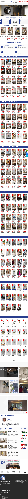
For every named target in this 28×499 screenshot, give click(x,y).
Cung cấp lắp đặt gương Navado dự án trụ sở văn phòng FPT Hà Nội (9, 370)
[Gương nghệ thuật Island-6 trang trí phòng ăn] (8, 309)
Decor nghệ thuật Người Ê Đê (8, 326)
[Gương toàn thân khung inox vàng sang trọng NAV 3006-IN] (8, 254)
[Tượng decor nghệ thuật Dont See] (8, 334)
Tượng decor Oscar (19, 335)
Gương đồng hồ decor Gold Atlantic (19, 355)
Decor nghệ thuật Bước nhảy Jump (14, 326)
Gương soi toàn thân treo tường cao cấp (10, 236)
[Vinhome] (14, 472)
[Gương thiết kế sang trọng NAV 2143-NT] (8, 209)
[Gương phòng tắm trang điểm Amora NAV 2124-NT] (14, 154)
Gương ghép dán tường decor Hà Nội (19, 291)
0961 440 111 (21, 1)
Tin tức (22, 482)
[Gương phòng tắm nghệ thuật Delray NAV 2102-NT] (19, 64)
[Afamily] (24, 439)
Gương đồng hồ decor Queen (13, 355)
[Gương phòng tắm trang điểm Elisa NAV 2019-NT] (19, 164)
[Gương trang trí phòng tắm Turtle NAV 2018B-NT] (14, 119)
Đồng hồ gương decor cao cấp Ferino (25, 346)
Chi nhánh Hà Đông (4, 498)
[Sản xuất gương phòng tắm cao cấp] (14, 2)
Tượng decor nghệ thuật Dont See (8, 336)
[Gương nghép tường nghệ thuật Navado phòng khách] (14, 309)
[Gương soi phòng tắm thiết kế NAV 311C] (3, 219)
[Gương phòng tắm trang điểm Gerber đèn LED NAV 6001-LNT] (8, 164)
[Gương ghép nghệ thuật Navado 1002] (8, 289)
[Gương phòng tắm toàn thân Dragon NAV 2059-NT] (14, 244)
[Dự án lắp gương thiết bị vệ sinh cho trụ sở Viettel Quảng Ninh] (14, 386)
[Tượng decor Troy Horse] (14, 334)
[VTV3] (24, 436)
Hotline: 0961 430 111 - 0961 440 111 (6, 484)
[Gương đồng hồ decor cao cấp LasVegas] (19, 344)
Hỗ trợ (22, 476)
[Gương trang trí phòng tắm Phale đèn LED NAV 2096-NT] (3, 109)
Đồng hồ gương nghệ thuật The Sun (8, 346)
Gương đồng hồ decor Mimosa (2, 355)
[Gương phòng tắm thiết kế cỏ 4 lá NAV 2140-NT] (25, 209)
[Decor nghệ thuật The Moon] (3, 334)
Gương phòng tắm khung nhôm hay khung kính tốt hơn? (13, 438)
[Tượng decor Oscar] (19, 334)
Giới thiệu (16, 476)
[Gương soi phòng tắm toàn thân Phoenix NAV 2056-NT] (19, 264)
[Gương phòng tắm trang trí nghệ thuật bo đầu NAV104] (3, 129)
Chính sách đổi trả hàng (24, 479)
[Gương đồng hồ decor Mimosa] (3, 354)
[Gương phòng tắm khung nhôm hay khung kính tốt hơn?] (3, 442)
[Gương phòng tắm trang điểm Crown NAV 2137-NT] (8, 154)
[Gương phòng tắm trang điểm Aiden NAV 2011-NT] (25, 164)
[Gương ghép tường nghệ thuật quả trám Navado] (3, 299)
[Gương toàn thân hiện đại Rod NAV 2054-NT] (3, 274)
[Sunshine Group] (20, 472)
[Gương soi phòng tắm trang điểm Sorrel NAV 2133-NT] (3, 164)
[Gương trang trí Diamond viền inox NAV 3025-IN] (25, 119)
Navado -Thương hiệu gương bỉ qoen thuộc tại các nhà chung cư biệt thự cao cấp (15, 22)
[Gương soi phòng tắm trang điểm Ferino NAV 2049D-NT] (19, 184)
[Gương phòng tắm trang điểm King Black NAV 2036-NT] (3, 154)
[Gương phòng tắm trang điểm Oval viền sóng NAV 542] (14, 174)
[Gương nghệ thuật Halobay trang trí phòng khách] (19, 309)
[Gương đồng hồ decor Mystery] (25, 354)
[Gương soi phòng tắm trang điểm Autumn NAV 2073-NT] (19, 154)
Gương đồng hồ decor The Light (8, 355)
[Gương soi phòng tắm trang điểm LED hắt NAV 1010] (25, 174)
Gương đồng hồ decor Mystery (24, 355)
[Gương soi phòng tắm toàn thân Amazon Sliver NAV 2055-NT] (8, 264)
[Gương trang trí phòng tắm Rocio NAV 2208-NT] (8, 109)
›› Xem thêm (14, 315)
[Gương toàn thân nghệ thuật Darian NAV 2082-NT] (25, 264)
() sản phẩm (16, 4)
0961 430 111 (26, 1)
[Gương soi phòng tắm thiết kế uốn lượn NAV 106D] (8, 219)
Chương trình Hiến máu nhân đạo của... (13, 468)
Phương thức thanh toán (18, 479)
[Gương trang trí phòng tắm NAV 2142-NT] (3, 119)
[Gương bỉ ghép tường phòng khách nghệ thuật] (3, 309)
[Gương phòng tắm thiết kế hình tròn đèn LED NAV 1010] (19, 219)
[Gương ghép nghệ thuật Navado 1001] (14, 289)
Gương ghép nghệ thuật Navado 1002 (8, 291)
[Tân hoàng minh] (25, 472)
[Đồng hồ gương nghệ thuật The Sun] (8, 344)
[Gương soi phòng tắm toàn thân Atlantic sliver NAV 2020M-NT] (25, 274)
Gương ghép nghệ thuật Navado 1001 (14, 291)
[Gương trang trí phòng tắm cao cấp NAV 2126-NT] (14, 109)
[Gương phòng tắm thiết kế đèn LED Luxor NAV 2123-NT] (14, 199)
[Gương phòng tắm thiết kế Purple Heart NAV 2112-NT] (19, 229)
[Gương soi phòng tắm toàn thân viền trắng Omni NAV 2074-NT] (3, 264)
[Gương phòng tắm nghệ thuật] (14, 15)
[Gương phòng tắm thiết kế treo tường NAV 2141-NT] (19, 209)
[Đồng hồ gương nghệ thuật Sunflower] (14, 344)
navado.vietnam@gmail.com (5, 497)
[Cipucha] (8, 472)
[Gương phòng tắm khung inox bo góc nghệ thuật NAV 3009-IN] (14, 74)
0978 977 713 (3, 496)
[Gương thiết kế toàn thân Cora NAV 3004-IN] (8, 199)
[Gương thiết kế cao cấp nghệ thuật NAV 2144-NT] (17, 31)
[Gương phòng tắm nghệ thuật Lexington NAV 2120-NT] (3, 74)
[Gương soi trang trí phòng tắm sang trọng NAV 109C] (8, 129)
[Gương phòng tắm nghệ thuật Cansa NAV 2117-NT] (8, 74)
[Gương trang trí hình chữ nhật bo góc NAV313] (14, 129)
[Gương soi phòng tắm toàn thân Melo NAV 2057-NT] (19, 274)
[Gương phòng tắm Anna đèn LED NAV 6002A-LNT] (14, 64)
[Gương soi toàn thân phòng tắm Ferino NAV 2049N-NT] (14, 264)
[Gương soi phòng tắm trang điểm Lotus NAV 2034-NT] (14, 164)
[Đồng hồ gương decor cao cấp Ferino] (25, 344)
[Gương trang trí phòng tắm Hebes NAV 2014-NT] (19, 119)
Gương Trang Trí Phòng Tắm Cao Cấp (9, 101)
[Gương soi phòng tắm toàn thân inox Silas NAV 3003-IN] (19, 244)
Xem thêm (9, 372)
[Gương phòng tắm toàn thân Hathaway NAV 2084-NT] (25, 254)
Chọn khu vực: (2, 492)
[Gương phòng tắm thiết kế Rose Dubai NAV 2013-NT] (19, 199)
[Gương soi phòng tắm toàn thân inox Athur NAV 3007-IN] (3, 244)
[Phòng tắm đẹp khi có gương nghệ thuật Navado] (23, 373)
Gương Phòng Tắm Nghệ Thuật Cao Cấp (9, 56)
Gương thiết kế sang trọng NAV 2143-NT (8, 210)
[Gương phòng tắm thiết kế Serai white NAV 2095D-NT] (8, 229)
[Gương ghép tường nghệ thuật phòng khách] (14, 299)
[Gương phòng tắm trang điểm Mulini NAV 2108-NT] (25, 184)
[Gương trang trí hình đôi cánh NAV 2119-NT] (19, 109)
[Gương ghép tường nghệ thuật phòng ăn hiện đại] (25, 289)
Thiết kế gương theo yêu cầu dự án (9, 191)
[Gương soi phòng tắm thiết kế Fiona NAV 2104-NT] (25, 229)
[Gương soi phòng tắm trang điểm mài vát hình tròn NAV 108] (8, 174)
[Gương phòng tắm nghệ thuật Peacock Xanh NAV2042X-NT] (8, 64)
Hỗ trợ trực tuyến (24, 480)
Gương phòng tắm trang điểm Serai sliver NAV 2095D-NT (3, 37)
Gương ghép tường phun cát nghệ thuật (19, 300)
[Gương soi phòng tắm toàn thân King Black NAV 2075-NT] (25, 244)
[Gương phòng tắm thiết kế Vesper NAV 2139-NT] (25, 199)
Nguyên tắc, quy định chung (18, 481)
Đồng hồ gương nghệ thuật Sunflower (14, 346)
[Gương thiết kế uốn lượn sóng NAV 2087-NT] (14, 209)
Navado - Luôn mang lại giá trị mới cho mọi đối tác (24, 21)
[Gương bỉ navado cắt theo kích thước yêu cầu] (23, 386)
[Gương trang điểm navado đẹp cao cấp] (4, 386)
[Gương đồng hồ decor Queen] (14, 354)
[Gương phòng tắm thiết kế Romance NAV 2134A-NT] (3, 209)
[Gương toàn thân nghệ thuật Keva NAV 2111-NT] (8, 274)
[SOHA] (24, 442)
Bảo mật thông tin (18, 480)
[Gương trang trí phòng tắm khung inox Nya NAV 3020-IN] (25, 109)
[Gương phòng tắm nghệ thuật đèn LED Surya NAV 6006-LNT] (19, 74)
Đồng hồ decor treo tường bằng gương (10, 317)
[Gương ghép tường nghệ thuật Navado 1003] (8, 299)
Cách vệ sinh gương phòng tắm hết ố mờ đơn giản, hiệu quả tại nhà (13, 431)
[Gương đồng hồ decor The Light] (8, 354)
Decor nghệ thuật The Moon (3, 336)
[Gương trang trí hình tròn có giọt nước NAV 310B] (19, 129)
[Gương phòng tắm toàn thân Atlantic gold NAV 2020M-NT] (19, 254)
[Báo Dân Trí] (24, 433)
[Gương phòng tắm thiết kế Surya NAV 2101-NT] (25, 219)
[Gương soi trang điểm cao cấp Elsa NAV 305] (3, 184)
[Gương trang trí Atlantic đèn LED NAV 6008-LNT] (10, 31)
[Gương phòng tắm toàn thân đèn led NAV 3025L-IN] (14, 254)
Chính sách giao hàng (24, 481)
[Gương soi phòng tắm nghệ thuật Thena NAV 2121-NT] (3, 64)
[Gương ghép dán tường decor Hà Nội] (19, 289)
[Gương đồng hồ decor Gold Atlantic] (19, 354)
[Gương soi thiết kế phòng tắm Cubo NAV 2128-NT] (14, 219)
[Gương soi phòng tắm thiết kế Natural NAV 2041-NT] (3, 199)
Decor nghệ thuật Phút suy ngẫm (24, 326)
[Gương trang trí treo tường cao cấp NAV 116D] (25, 129)
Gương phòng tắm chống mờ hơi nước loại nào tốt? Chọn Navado (13, 452)
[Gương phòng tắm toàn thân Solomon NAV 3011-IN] (3, 254)
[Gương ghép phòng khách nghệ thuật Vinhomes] (25, 299)
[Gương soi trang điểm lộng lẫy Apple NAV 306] (19, 174)
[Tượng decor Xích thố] (25, 334)
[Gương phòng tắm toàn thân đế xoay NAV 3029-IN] (8, 244)
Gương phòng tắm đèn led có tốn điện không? (13, 445)
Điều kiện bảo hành (24, 483)
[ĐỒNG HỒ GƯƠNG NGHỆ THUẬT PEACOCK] (3, 344)
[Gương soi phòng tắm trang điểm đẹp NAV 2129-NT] (8, 184)
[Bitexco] (2, 472)
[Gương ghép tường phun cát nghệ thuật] (19, 299)
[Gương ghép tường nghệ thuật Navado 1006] (3, 289)
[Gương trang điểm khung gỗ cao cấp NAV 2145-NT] (24, 31)
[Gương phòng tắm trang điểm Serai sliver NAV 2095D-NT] (3, 31)
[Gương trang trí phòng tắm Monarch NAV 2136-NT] (8, 119)
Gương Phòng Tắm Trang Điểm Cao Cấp (9, 146)
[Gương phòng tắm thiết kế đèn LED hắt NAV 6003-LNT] (14, 229)
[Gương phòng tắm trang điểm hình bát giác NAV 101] (3, 174)
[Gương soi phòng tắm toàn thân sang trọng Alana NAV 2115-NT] (14, 274)
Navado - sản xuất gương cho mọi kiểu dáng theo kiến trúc (5, 21)
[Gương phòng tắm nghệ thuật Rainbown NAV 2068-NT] (25, 74)
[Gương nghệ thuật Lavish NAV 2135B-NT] (25, 64)
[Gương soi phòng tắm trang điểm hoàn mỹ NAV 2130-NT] (14, 184)
